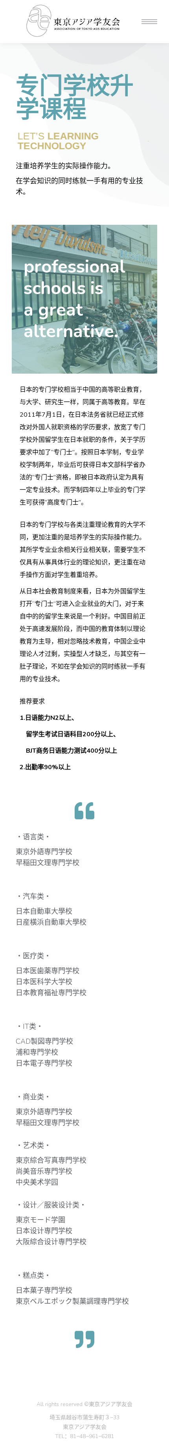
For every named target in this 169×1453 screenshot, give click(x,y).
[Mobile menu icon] (149, 21)
